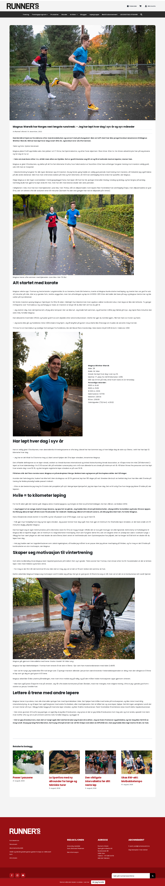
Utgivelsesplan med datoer (138, 850)
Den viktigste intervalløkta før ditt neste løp (97, 781)
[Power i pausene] (28, 751)
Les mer (86, 882)
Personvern (13, 844)
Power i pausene (23, 777)
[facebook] (12, 875)
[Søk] (141, 14)
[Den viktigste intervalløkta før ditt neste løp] (100, 751)
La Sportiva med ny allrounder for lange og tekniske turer (63, 781)
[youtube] (23, 875)
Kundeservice (14, 840)
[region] (82, 882)
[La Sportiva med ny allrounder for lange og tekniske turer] (64, 751)
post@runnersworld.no (142, 846)
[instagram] (17, 875)
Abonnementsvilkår (16, 848)
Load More (82, 805)
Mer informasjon (73, 852)
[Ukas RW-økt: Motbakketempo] (136, 751)
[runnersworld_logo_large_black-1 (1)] (23, 4)
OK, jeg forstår (98, 882)
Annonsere (13, 858)
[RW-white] (25, 829)
